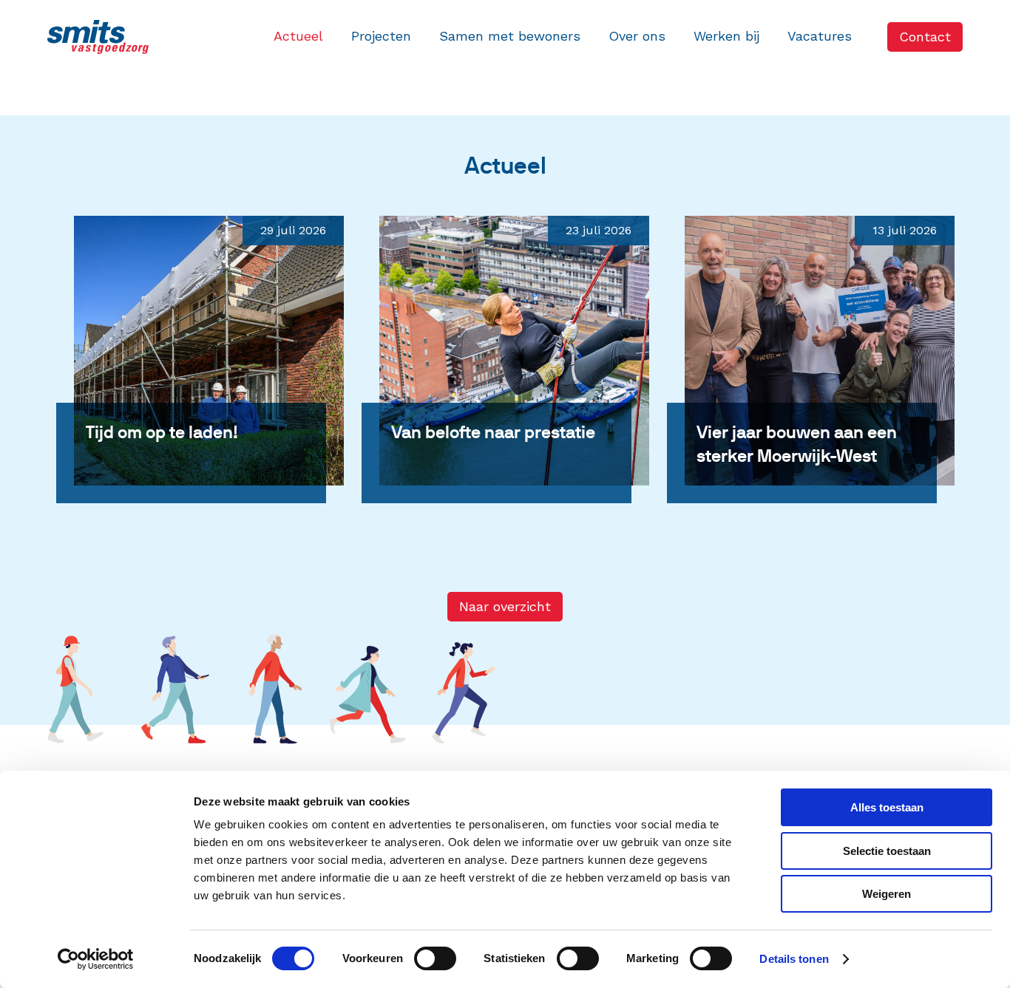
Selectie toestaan (887, 851)
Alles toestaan (886, 807)
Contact (925, 36)
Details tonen (793, 959)
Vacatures (819, 36)
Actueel (298, 36)
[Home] (98, 37)
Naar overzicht (505, 606)
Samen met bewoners (509, 36)
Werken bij (726, 36)
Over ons (637, 36)
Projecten (381, 36)
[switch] (435, 958)
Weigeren (886, 894)
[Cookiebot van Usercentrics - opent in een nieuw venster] (95, 959)
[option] (200, 395)
